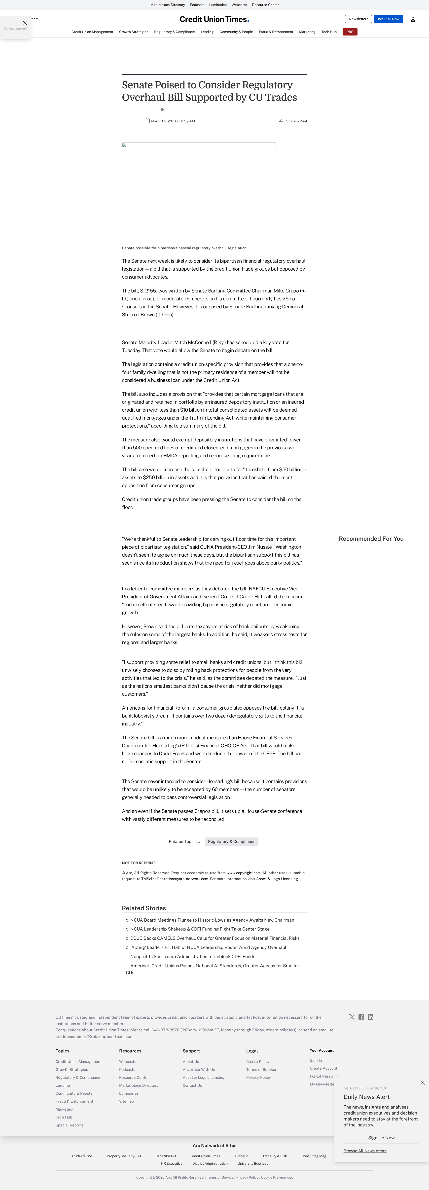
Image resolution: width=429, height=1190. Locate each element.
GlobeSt (241, 1156)
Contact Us (192, 1085)
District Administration (210, 1163)
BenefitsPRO (165, 1156)
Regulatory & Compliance (78, 1077)
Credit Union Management (79, 1061)
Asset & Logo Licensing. (277, 879)
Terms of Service (261, 1069)
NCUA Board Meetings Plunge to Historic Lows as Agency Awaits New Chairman (212, 920)
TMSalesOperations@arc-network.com (174, 879)
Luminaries (218, 5)
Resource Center (265, 5)
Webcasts (239, 5)
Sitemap (126, 1101)
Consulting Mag (313, 1156)
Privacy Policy (258, 1077)
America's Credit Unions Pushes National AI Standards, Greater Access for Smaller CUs (212, 969)
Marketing (64, 1109)
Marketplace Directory (167, 5)
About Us (191, 1061)
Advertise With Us (199, 1069)
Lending (63, 1085)
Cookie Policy (258, 1061)
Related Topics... (184, 841)
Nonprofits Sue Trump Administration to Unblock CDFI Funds (192, 956)
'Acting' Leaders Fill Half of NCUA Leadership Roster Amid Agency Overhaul (208, 947)
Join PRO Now (388, 19)
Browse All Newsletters (365, 1151)
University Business (253, 1163)
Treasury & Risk (274, 1156)
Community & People (74, 1093)
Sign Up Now (381, 1137)
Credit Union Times (205, 1156)
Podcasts (197, 5)
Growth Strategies (72, 1069)
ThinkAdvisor (82, 1156)
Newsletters (358, 19)
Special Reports (70, 1125)
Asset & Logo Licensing (203, 1077)
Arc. (168, 1177)
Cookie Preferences (277, 1177)
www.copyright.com (244, 873)
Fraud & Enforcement (74, 1101)
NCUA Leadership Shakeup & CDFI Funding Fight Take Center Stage (200, 929)
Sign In (316, 1060)
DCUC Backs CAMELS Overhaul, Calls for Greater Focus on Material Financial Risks (215, 938)
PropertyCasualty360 (124, 1156)
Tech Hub (64, 1117)
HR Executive (171, 1163)
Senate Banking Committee (220, 291)
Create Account (323, 1068)
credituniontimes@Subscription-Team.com (95, 1036)
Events (33, 19)
